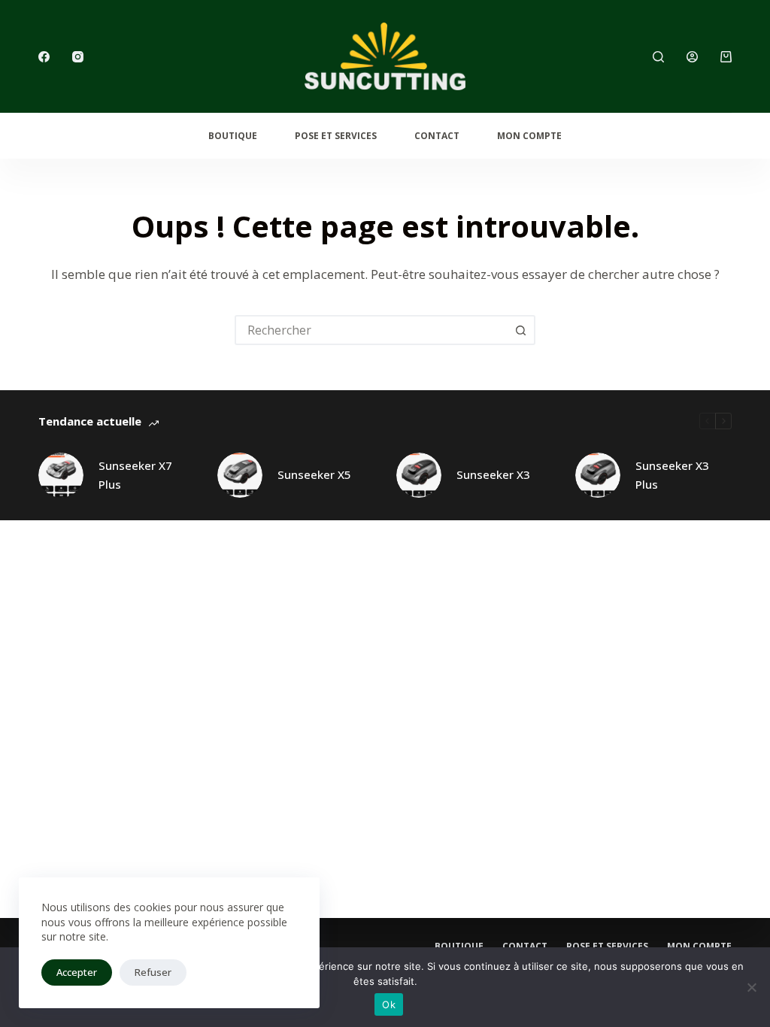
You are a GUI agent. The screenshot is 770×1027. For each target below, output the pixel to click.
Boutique (232, 135)
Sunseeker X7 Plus (135, 475)
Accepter (76, 972)
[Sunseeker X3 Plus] (597, 475)
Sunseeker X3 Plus (672, 475)
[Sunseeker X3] (418, 475)
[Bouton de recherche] (520, 330)
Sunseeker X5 (314, 474)
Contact (436, 135)
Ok (389, 1004)
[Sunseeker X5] (239, 475)
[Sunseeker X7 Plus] (60, 475)
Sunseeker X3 (493, 474)
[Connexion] (692, 56)
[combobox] (371, 330)
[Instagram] (77, 56)
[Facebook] (44, 56)
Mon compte (529, 135)
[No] (751, 987)
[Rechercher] (658, 56)
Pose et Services (607, 947)
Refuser (153, 972)
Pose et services (336, 135)
